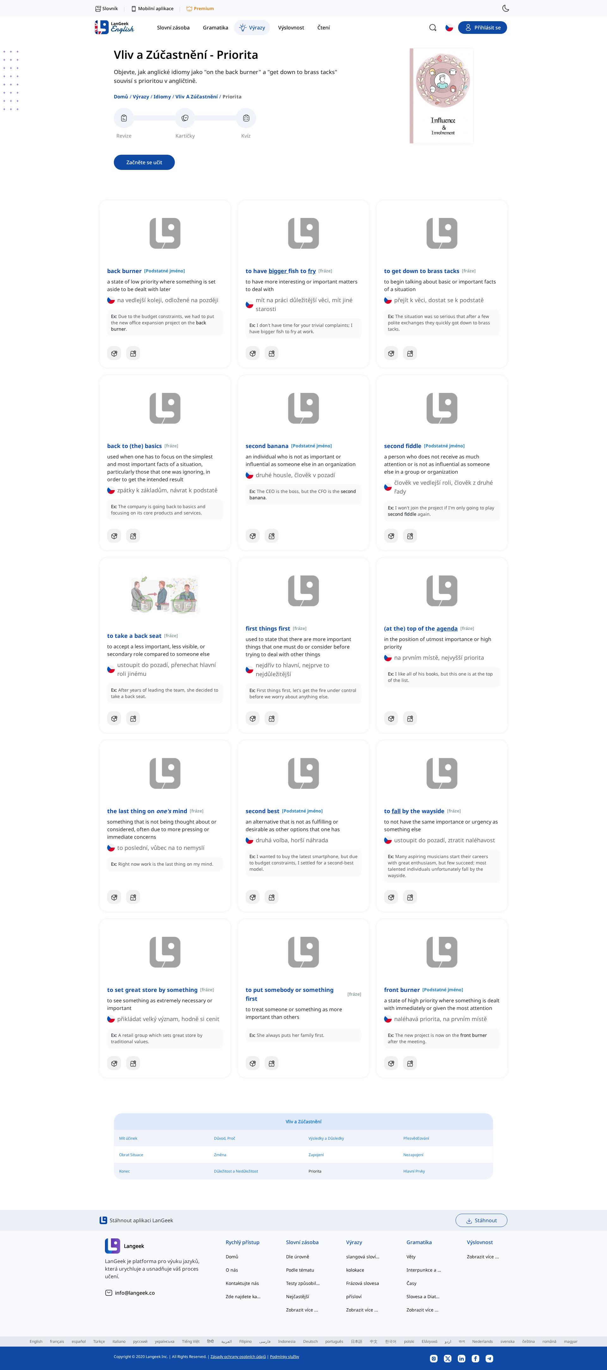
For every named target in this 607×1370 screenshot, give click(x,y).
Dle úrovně (297, 1257)
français (57, 1341)
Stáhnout (486, 1220)
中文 (373, 1341)
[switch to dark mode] (506, 8)
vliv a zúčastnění (196, 96)
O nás (232, 1270)
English (36, 1341)
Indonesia (287, 1341)
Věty (411, 1257)
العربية (226, 1341)
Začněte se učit (144, 162)
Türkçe (99, 1341)
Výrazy (141, 96)
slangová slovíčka (363, 1257)
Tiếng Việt (190, 1341)
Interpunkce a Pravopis (424, 1270)
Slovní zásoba (302, 1242)
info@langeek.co (135, 1292)
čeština (528, 1341)
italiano (119, 1341)
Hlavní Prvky (414, 1171)
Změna (220, 1154)
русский (140, 1341)
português (334, 1341)
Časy (411, 1283)
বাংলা (462, 1341)
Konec (124, 1171)
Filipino (245, 1341)
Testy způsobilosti (303, 1283)
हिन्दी (210, 1341)
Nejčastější (297, 1296)
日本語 (356, 1341)
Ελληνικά (429, 1341)
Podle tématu (300, 1270)
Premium (204, 8)
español (79, 1341)
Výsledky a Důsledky (326, 1138)
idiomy (162, 96)
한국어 (390, 1341)
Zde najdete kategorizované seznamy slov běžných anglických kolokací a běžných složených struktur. (243, 1296)
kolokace (355, 1270)
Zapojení (316, 1154)
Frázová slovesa (362, 1283)
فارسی (265, 1341)
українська (165, 1341)
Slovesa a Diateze (424, 1296)
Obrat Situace (131, 1154)
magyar (571, 1341)
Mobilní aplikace (156, 8)
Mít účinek (128, 1138)
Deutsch (310, 1341)
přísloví (354, 1296)
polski (409, 1341)
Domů (121, 96)
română (549, 1341)
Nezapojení (413, 1154)
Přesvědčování (416, 1138)
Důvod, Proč (224, 1138)
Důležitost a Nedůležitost (236, 1171)
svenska (507, 1341)
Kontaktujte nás (242, 1283)
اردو (448, 1341)
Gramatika (419, 1242)
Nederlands (482, 1341)
